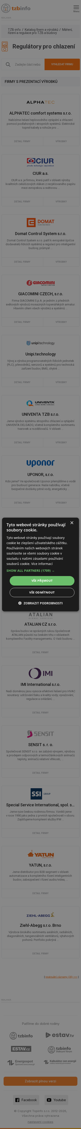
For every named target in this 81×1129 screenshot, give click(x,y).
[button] (40, 571)
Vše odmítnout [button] (42, 592)
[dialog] (40, 564)
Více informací (42, 564)
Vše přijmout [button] (42, 581)
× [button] (71, 523)
